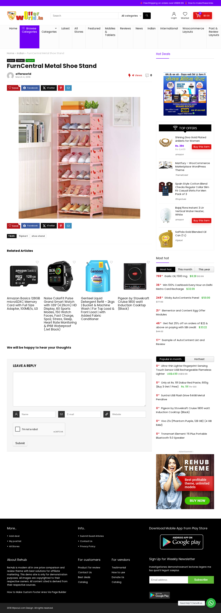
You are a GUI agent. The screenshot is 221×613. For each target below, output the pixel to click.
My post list (15, 541)
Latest (65, 28)
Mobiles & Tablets (110, 31)
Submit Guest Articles (92, 536)
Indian (151, 28)
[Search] (147, 15)
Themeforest (181, 175)
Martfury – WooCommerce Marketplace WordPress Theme (192, 166)
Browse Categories (29, 30)
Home (13, 28)
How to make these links (200, 3)
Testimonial (119, 567)
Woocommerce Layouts (193, 30)
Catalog (83, 582)
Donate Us (118, 577)
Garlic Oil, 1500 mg (175, 276)
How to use (118, 572)
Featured (94, 28)
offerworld (23, 74)
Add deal (14, 536)
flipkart (23, 236)
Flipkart (30, 60)
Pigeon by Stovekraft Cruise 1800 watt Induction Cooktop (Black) (133, 303)
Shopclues (180, 199)
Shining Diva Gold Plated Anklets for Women (190, 139)
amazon (179, 154)
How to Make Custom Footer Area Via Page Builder (36, 592)
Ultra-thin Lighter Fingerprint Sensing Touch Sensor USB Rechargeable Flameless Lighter (183, 370)
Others (20, 60)
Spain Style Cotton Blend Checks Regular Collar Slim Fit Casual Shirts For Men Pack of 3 (192, 189)
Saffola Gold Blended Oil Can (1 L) (190, 233)
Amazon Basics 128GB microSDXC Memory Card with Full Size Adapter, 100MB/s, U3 (23, 303)
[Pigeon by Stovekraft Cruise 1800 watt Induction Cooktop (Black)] (135, 261)
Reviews (125, 28)
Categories (49, 32)
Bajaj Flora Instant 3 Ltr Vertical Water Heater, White (189, 211)
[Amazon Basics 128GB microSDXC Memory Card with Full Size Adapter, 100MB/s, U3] (24, 261)
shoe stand (38, 236)
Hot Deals (163, 54)
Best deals (84, 577)
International (169, 28)
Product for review (89, 567)
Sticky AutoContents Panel (182, 298)
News (139, 28)
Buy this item (202, 146)
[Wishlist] (185, 14)
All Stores (78, 30)
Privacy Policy (87, 546)
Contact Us (86, 541)
